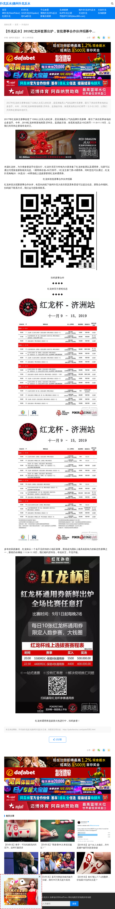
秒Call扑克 (26, 16)
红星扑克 (6, 16)
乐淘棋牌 (102, 13)
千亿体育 (44, 10)
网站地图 (72, 897)
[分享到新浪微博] (94, 38)
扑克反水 (25, 24)
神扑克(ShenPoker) (10, 13)
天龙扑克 (83, 13)
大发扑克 (102, 10)
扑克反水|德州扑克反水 (15, 3)
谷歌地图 (87, 897)
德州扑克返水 (14, 38)
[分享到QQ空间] (109, 38)
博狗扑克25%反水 (48, 13)
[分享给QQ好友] (104, 38)
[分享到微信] (99, 38)
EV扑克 (24, 10)
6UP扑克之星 (66, 13)
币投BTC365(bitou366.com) (68, 16)
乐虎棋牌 (64, 10)
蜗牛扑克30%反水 (87, 10)
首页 (4, 10)
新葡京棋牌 (45, 16)
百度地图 (79, 897)
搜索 (74, 904)
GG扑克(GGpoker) (29, 13)
